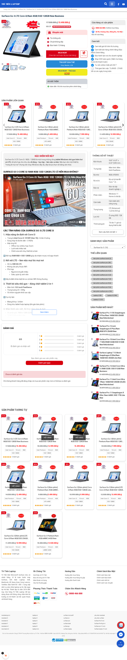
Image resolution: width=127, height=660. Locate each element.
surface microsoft (68, 615)
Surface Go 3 (31, 9)
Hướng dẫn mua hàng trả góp (75, 578)
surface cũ (66, 618)
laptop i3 (34, 618)
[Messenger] (121, 634)
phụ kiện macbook (100, 615)
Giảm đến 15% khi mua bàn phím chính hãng (65, 86)
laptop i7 (34, 623)
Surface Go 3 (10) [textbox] (107, 248)
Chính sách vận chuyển (105, 583)
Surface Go (21, 9)
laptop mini (35, 629)
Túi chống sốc (55, 38)
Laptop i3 (97, 295)
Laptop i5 (112, 295)
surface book (67, 623)
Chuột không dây (56, 42)
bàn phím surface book (102, 258)
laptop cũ (35, 615)
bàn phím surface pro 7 (102, 279)
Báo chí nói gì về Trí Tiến (41, 578)
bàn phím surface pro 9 (102, 287)
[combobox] (108, 246)
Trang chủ (6, 9)
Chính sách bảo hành (104, 578)
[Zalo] (121, 625)
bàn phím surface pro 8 (102, 283)
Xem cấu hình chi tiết (107, 232)
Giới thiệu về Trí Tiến (40, 575)
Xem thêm (44, 312)
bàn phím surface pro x (102, 291)
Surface (14, 9)
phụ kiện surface (99, 618)
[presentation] (4, 124)
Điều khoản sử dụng (40, 580)
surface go (66, 626)
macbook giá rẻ (5, 615)
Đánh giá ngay (44, 363)
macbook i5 (4, 620)
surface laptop (68, 629)
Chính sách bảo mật (104, 575)
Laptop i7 (98, 299)
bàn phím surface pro (102, 262)
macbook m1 (5, 626)
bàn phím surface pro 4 (102, 271)
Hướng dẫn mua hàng (72, 575)
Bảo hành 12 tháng (57, 45)
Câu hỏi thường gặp (40, 583)
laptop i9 (34, 626)
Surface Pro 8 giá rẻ (100, 623)
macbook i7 (4, 623)
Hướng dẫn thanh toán (72, 580)
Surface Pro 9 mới (99, 620)
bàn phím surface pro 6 (102, 275)
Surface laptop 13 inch (101, 629)
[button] (39, 24)
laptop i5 (34, 620)
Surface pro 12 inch (100, 626)
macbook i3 (4, 618)
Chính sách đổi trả (103, 580)
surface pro (67, 620)
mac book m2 (5, 629)
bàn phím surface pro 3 (102, 267)
